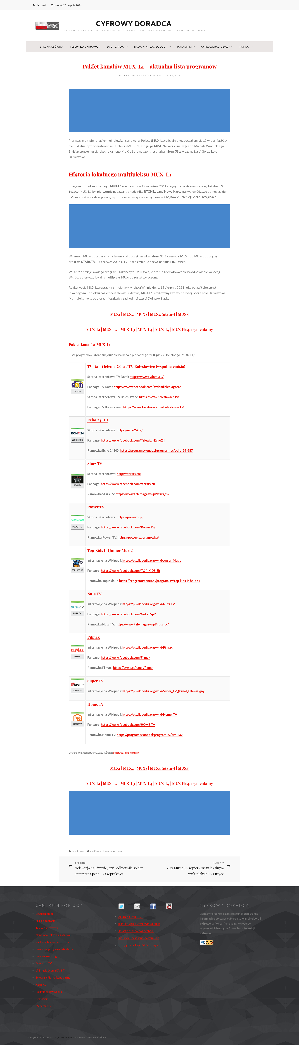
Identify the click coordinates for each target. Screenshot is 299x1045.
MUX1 (115, 314)
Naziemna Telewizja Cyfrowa (53, 935)
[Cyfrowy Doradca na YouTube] (173, 906)
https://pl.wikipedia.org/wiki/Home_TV (149, 714)
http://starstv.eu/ (129, 474)
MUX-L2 (110, 329)
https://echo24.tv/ (130, 430)
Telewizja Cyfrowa (84, 46)
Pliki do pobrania (45, 920)
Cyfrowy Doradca (134, 23)
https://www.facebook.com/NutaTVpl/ (128, 614)
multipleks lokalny (99, 851)
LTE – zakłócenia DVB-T (50, 970)
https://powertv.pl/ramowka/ (138, 537)
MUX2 (128, 314)
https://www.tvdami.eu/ (147, 376)
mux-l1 (113, 851)
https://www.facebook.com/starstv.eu (128, 484)
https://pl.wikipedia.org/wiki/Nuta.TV (148, 604)
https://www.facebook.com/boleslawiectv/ (153, 407)
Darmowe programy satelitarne (55, 949)
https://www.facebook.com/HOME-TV (128, 724)
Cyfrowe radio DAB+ (215, 46)
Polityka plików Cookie (49, 991)
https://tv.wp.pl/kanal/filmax (133, 667)
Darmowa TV (44, 963)
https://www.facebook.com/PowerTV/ (128, 527)
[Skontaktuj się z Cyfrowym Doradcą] (141, 906)
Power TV (95, 506)
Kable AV (41, 984)
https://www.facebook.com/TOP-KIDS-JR (130, 570)
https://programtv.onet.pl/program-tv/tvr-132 (150, 735)
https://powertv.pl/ (130, 517)
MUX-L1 (93, 329)
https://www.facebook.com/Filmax (125, 657)
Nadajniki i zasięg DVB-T (151, 46)
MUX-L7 (162, 329)
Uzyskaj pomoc (44, 913)
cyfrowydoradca (135, 75)
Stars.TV (94, 463)
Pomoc (245, 46)
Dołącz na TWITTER (130, 916)
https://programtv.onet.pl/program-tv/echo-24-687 (156, 450)
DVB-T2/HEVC (116, 46)
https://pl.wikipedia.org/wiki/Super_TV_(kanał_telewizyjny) (164, 691)
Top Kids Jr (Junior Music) (110, 550)
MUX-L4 (145, 329)
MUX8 (183, 314)
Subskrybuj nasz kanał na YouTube (138, 938)
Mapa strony (43, 1006)
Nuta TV (94, 593)
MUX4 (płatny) (162, 314)
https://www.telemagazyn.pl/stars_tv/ (142, 494)
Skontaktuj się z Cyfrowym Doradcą (139, 923)
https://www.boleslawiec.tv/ (159, 397)
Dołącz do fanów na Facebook (136, 931)
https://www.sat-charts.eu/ (126, 752)
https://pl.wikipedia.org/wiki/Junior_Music (151, 560)
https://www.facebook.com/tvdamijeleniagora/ (147, 387)
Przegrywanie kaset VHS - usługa (138, 945)
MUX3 (142, 314)
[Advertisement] (150, 111)
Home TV (95, 704)
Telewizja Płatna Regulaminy (53, 977)
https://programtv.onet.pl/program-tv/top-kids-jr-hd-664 (159, 581)
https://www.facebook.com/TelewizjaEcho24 (133, 440)
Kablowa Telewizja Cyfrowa (52, 942)
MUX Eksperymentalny (192, 329)
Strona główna (51, 46)
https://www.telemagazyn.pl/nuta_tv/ (142, 624)
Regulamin (42, 999)
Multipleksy (78, 851)
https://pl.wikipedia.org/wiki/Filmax (147, 647)
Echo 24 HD (97, 419)
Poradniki (184, 46)
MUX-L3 (127, 329)
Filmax (93, 637)
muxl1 (121, 851)
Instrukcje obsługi (46, 956)
